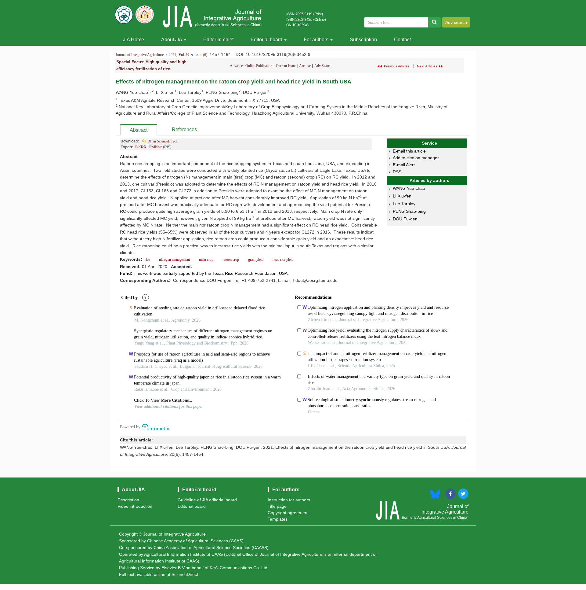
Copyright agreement (288, 512)
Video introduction (135, 506)
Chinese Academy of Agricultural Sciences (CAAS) (195, 540)
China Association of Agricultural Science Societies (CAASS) (211, 547)
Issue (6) (200, 55)
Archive (305, 66)
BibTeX (140, 147)
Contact (402, 39)
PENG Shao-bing (409, 211)
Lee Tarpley (404, 203)
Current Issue (285, 66)
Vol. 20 (184, 55)
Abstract (138, 130)
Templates (278, 519)
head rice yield (282, 259)
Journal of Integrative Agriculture (140, 55)
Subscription (363, 39)
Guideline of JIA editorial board (207, 499)
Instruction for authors (289, 499)
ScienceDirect (185, 574)
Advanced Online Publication (251, 66)
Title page (277, 506)
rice (148, 259)
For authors (317, 39)
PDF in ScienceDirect (160, 141)
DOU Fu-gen (405, 218)
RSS (397, 171)
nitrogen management (174, 259)
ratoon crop (231, 259)
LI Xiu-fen (402, 196)
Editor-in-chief (218, 39)
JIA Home (133, 39)
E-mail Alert (404, 164)
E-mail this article (409, 151)
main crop (206, 259)
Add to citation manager (416, 157)
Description (128, 499)
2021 (172, 55)
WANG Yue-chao (409, 188)
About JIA (172, 39)
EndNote (155, 147)
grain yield (255, 259)
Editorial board (267, 39)
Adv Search (322, 66)
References (184, 129)
